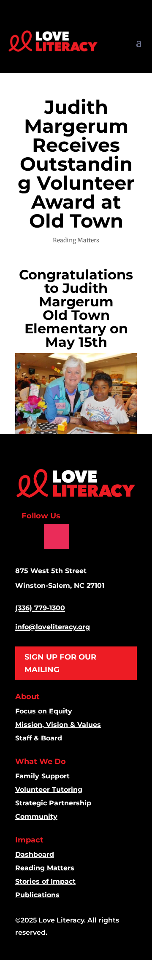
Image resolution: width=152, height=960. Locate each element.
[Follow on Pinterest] (84, 536)
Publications (37, 895)
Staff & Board (38, 738)
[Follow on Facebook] (28, 536)
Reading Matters (76, 240)
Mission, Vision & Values (58, 725)
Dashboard (34, 854)
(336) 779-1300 (40, 608)
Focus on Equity (43, 711)
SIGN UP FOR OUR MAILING (60, 663)
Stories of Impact (45, 881)
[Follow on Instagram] (56, 536)
